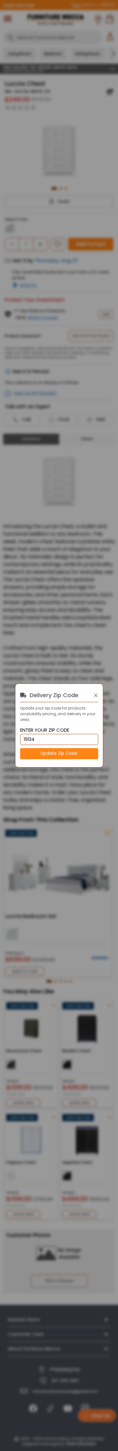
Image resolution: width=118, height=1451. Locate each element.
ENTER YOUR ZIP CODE (44, 730)
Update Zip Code (59, 753)
